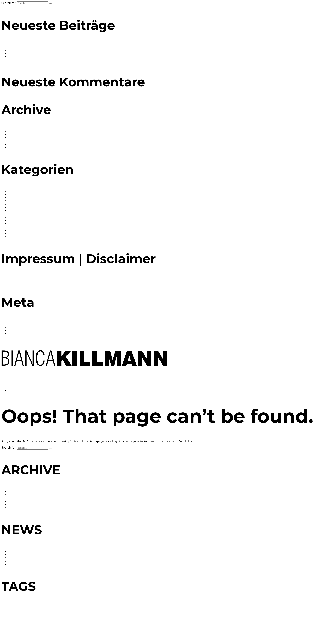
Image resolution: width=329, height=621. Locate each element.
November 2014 (18, 147)
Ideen (172, 609)
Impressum (8, 280)
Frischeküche (131, 609)
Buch (42, 609)
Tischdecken (96, 614)
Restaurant (299, 608)
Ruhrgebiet (15, 613)
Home (12, 390)
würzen (178, 614)
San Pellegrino (37, 614)
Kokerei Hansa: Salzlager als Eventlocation (35, 50)
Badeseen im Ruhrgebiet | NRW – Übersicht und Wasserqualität (48, 47)
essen (100, 608)
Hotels (12, 217)
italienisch (194, 609)
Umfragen (14, 236)
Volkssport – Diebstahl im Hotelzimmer (33, 60)
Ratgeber (14, 223)
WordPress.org (17, 333)
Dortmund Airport (81, 609)
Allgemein (14, 191)
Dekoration (55, 609)
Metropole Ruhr (266, 608)
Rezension (313, 609)
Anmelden (14, 324)
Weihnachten (163, 614)
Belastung (28, 609)
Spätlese (59, 614)
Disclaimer (23, 280)
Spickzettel (49, 614)
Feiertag (109, 609)
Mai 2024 (13, 131)
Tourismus (111, 614)
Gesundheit (15, 210)
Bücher (12, 201)
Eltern (92, 609)
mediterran (248, 609)
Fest (116, 609)
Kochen (212, 608)
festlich (121, 609)
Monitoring (285, 609)
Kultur (12, 220)
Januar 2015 (15, 141)
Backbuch (5, 609)
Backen (13, 194)
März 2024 (14, 137)
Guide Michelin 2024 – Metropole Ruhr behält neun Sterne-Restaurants (53, 53)
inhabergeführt (183, 609)
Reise (11, 227)
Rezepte (13, 233)
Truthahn (125, 614)
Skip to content (12, 384)
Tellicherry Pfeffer (82, 614)
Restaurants (16, 230)
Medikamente (236, 609)
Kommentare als (21, 330)
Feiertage (14, 204)
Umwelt (133, 614)
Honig (167, 609)
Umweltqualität (144, 614)
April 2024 (14, 134)
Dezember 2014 (18, 144)
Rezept (322, 609)
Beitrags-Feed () (20, 327)
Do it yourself (67, 609)
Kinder (203, 609)
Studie (68, 614)
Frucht (141, 609)
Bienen (36, 609)
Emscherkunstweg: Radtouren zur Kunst (33, 56)
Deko (48, 609)
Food (11, 207)
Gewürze (13, 214)
